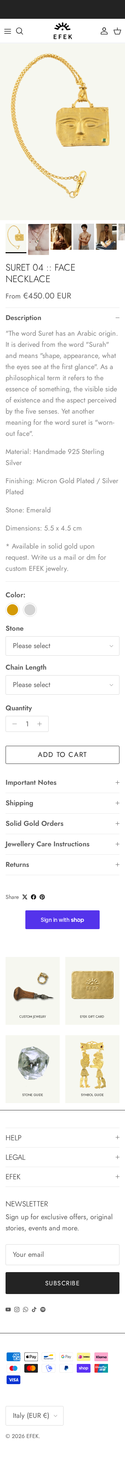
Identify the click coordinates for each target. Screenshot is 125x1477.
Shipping (19, 803)
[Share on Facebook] (33, 897)
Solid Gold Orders (35, 824)
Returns (17, 865)
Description (23, 318)
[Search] (23, 31)
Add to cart (62, 755)
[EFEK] (62, 31)
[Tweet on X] (24, 897)
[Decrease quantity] (12, 724)
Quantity (19, 708)
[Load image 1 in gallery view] (62, 131)
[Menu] (7, 31)
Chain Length (26, 667)
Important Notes (31, 782)
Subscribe (62, 1283)
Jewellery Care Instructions (48, 844)
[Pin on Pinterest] (42, 897)
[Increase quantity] (41, 724)
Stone (15, 628)
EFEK (32, 1436)
